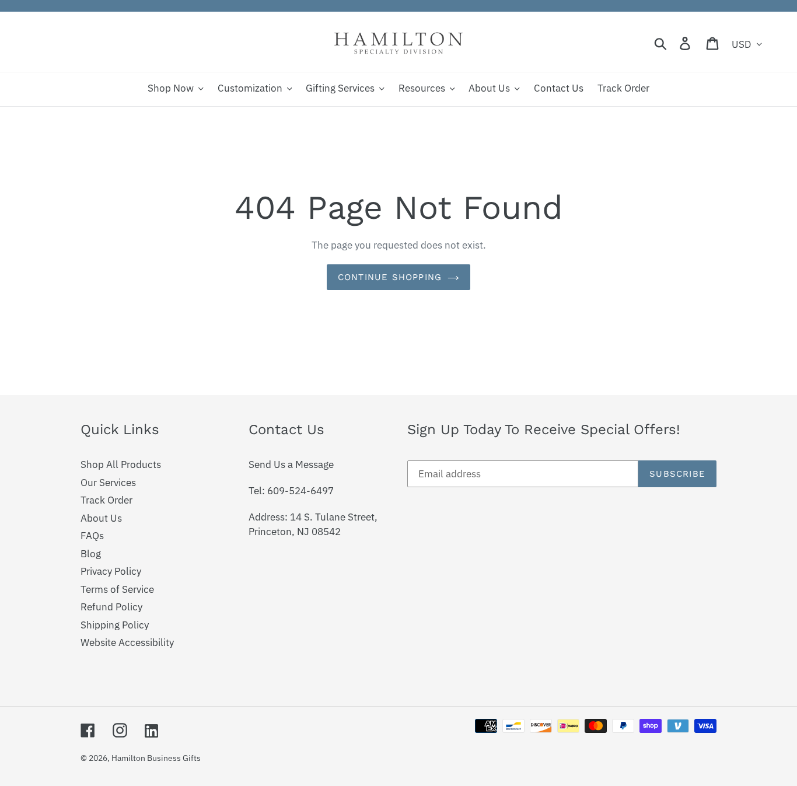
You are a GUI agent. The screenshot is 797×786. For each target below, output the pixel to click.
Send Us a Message (291, 464)
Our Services (108, 482)
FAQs (92, 535)
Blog (91, 553)
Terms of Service (117, 589)
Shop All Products (121, 464)
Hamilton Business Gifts (156, 758)
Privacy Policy (111, 571)
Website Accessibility (127, 642)
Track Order (106, 500)
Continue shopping (390, 277)
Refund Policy (111, 606)
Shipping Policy (115, 625)
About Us (101, 518)
